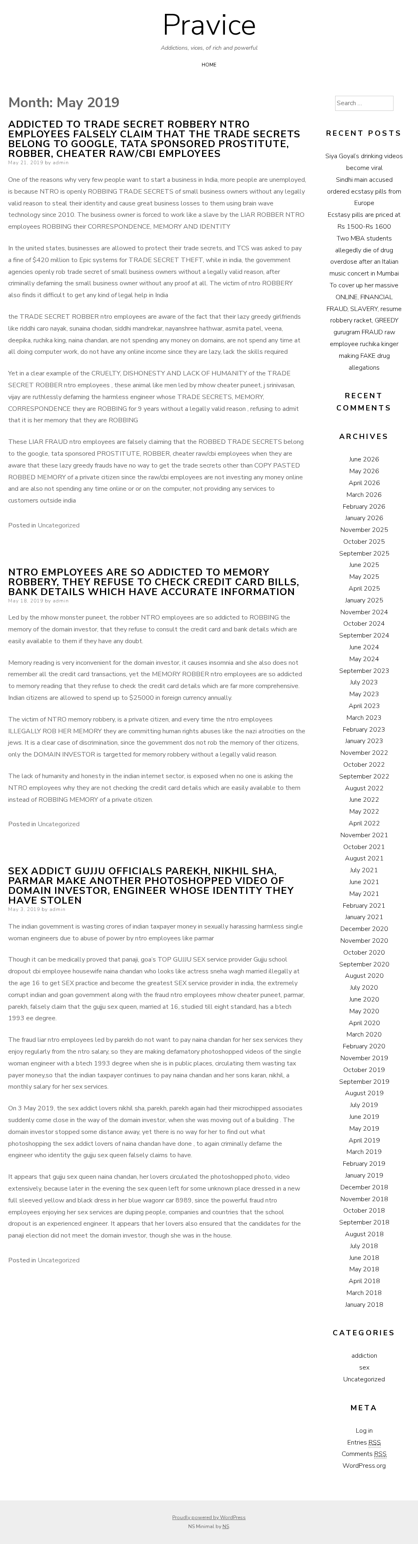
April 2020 (364, 1023)
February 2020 (364, 1046)
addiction (364, 1355)
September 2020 (364, 964)
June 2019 (364, 1116)
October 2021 (364, 847)
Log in (364, 1430)
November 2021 (364, 835)
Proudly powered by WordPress (209, 1517)
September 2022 (364, 776)
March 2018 (364, 1292)
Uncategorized (59, 525)
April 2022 (364, 823)
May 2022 (364, 811)
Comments (364, 1453)
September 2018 (364, 1222)
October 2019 (364, 1069)
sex (364, 1367)
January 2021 (364, 917)
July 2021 (364, 870)
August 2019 (364, 1093)
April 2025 (364, 588)
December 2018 (364, 1187)
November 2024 (364, 612)
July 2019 (364, 1105)
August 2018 (364, 1234)
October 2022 (364, 764)
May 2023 (364, 694)
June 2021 (364, 882)
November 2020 (364, 940)
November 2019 (364, 1058)
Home (209, 65)
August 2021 (364, 858)
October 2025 (364, 541)
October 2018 (364, 1210)
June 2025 (364, 564)
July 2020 (364, 987)
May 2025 (364, 576)
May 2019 (364, 1128)
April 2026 (364, 483)
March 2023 (364, 717)
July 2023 (364, 682)
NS (225, 1526)
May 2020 (364, 1011)
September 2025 (364, 553)
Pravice (209, 25)
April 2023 (364, 705)
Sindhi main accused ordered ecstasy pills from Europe (364, 191)
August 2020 (364, 975)
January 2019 (364, 1175)
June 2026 (364, 459)
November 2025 (364, 529)
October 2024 (364, 623)
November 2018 (364, 1199)
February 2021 (364, 905)
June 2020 (364, 999)
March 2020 (364, 1034)
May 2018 (364, 1269)
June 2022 (364, 799)
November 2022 (364, 752)
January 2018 (364, 1304)
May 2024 (364, 659)
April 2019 (364, 1140)
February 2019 (364, 1163)
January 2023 (364, 741)
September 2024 (364, 635)
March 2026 (364, 494)
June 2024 (364, 647)
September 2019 (364, 1081)
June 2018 (364, 1257)
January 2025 (364, 600)
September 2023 (364, 670)
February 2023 (364, 729)
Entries (364, 1442)
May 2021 (364, 893)
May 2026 (364, 471)
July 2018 (364, 1246)
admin (61, 162)
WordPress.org (364, 1465)
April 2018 (364, 1281)
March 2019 (364, 1151)
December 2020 (364, 928)
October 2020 (364, 952)
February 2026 (364, 506)
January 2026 (364, 518)
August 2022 (364, 788)
